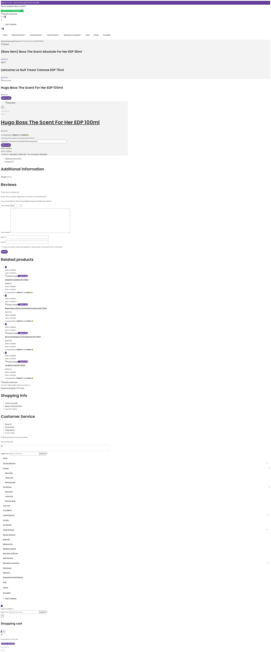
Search (42, 454)
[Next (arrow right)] (4, 114)
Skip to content (20, 6)
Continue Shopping (8, 644)
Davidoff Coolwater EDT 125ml (16, 280)
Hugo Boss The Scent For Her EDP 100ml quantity (18, 141)
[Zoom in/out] (8, 111)
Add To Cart (6, 98)
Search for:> (5, 454)
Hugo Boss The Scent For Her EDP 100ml (50, 122)
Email (3, 242)
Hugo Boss (13, 154)
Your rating (5, 206)
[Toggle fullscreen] (6, 111)
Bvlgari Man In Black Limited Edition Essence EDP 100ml (26, 308)
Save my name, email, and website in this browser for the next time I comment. (33, 247)
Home (3, 41)
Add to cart (6, 145)
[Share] (4, 111)
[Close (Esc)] (2, 111)
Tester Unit (10, 41)
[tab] (66, 158)
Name (3, 237)
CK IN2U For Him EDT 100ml (15, 365)
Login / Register (10, 24)
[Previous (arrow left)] (2, 114)
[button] (6, 148)
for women (35, 154)
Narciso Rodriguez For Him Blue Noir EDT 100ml (23, 337)
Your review (6, 232)
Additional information (13, 159)
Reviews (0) (9, 162)
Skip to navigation (7, 6)
